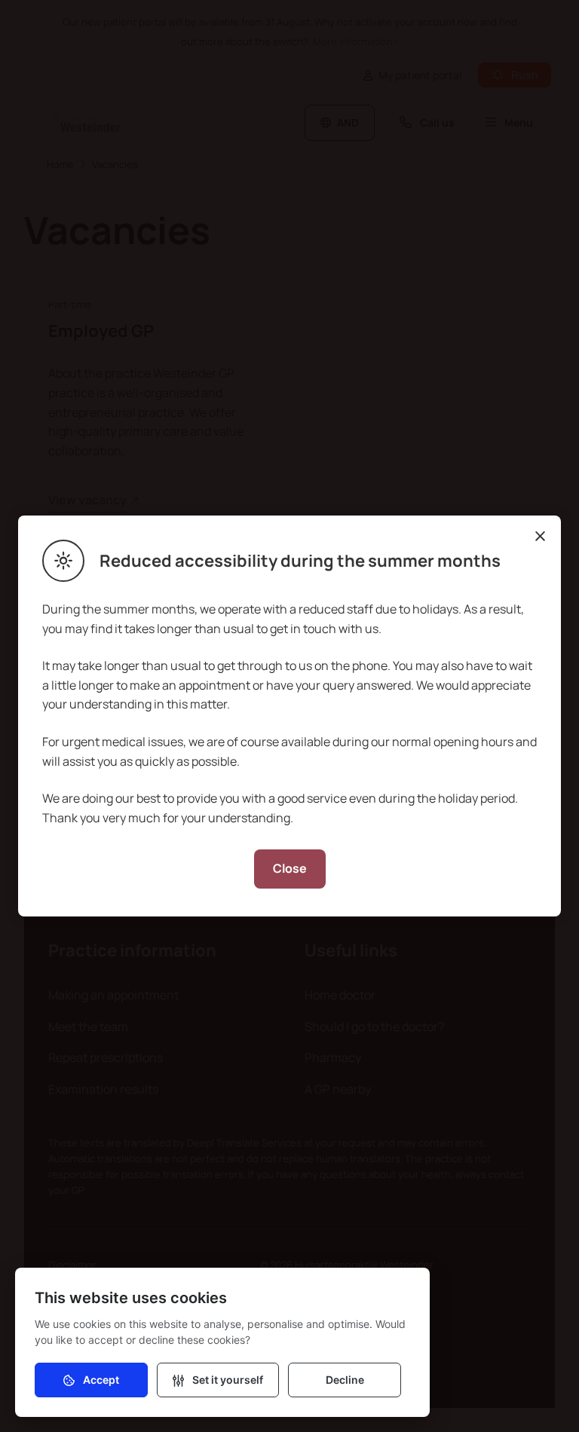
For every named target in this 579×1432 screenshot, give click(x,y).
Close (290, 868)
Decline (345, 1379)
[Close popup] (540, 537)
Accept (101, 1379)
